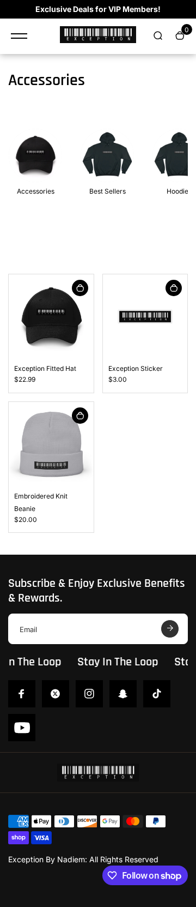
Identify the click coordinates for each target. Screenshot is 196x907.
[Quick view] (80, 288)
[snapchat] (123, 693)
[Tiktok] (156, 693)
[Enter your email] (170, 629)
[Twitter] (55, 693)
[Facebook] (21, 693)
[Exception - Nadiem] (98, 36)
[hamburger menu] (19, 36)
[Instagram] (89, 693)
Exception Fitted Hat (45, 368)
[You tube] (21, 727)
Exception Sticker (135, 368)
